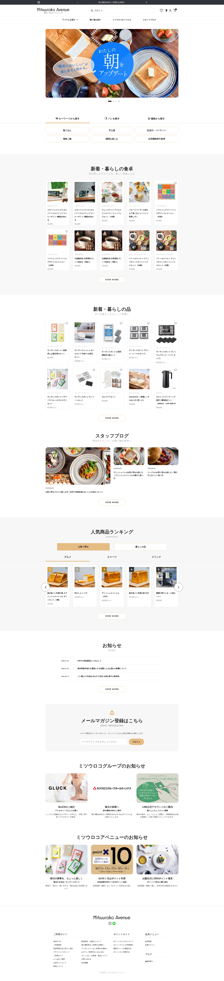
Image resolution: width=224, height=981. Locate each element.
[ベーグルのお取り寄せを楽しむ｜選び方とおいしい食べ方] (163, 456)
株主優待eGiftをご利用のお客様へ (112, 2)
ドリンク (156, 556)
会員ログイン (150, 945)
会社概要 (84, 963)
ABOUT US (57, 941)
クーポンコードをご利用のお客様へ (94, 948)
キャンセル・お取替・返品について (94, 956)
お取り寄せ (83, 546)
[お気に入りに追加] (67, 183)
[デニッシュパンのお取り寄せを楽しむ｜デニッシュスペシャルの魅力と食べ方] (129, 456)
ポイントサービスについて (123, 941)
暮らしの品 (140, 546)
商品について (58, 966)
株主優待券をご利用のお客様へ (92, 945)
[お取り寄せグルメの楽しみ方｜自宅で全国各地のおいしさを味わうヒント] (78, 466)
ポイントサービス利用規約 (123, 945)
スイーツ (112, 556)
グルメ (67, 556)
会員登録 (148, 941)
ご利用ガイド (58, 956)
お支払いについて (59, 963)
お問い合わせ (86, 959)
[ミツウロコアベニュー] (53, 11)
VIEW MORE (112, 280)
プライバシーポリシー (61, 952)
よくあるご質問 (59, 959)
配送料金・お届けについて (91, 941)
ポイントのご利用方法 (121, 952)
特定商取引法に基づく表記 (63, 948)
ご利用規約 (57, 945)
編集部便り (149, 961)
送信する (91, 10)
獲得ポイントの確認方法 (122, 948)
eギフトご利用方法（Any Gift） (93, 952)
